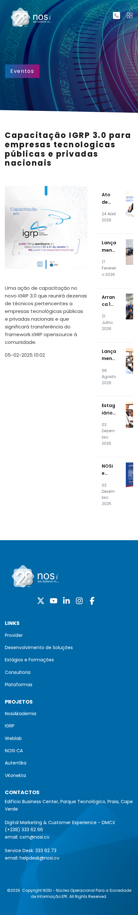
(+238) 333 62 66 (24, 829)
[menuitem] (69, 635)
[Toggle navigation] (130, 15)
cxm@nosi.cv (34, 837)
